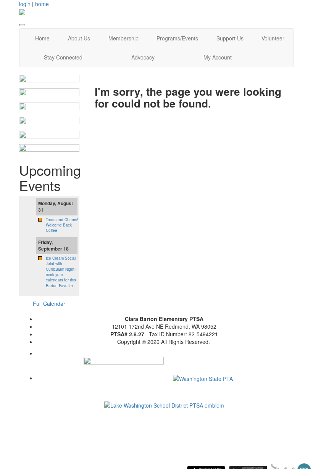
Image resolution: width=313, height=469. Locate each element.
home (42, 4)
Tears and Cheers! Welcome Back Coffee (62, 225)
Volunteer (272, 38)
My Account (217, 57)
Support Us (230, 38)
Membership (123, 38)
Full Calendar (49, 303)
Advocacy (143, 57)
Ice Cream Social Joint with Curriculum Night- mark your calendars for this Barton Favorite (61, 271)
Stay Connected (63, 57)
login (25, 4)
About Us (79, 38)
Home (42, 38)
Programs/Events (177, 38)
